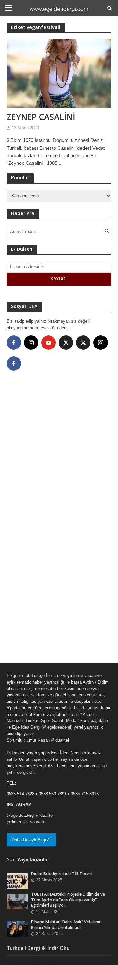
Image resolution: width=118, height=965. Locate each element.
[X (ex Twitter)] (66, 342)
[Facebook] (14, 342)
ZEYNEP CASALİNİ (41, 116)
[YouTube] (48, 342)
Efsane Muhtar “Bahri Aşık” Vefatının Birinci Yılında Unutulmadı (66, 924)
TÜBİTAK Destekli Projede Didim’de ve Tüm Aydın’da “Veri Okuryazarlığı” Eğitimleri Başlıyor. (68, 899)
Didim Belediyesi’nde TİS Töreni (61, 873)
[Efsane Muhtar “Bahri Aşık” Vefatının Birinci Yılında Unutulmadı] (17, 928)
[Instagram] (31, 342)
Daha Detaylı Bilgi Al (31, 839)
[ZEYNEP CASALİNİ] (59, 73)
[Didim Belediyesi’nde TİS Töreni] (17, 880)
